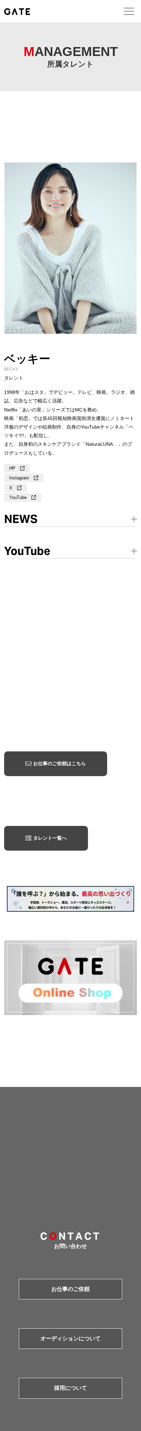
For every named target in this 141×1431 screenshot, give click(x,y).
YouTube (18, 497)
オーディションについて (70, 1338)
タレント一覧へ (50, 838)
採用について (70, 1388)
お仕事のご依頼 (70, 1289)
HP (13, 468)
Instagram (19, 477)
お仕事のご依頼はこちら (59, 763)
